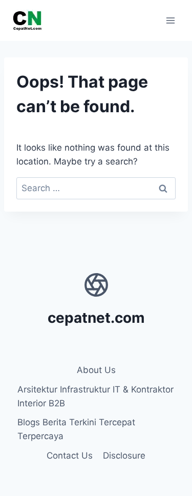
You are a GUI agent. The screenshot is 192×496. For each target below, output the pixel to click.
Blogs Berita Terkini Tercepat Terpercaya (76, 429)
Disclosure (124, 455)
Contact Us (70, 455)
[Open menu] (170, 20)
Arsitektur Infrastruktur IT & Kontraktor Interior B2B (95, 396)
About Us (96, 370)
